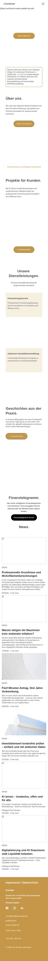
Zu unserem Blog (16, 436)
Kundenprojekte (24, 250)
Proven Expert (12, 903)
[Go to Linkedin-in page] (22, 908)
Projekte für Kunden (23, 180)
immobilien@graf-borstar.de (17, 916)
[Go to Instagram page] (14, 908)
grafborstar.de (11, 921)
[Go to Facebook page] (7, 908)
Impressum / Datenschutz (22, 882)
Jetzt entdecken (24, 36)
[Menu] (43, 4)
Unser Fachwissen (24, 124)
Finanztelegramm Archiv (24, 517)
